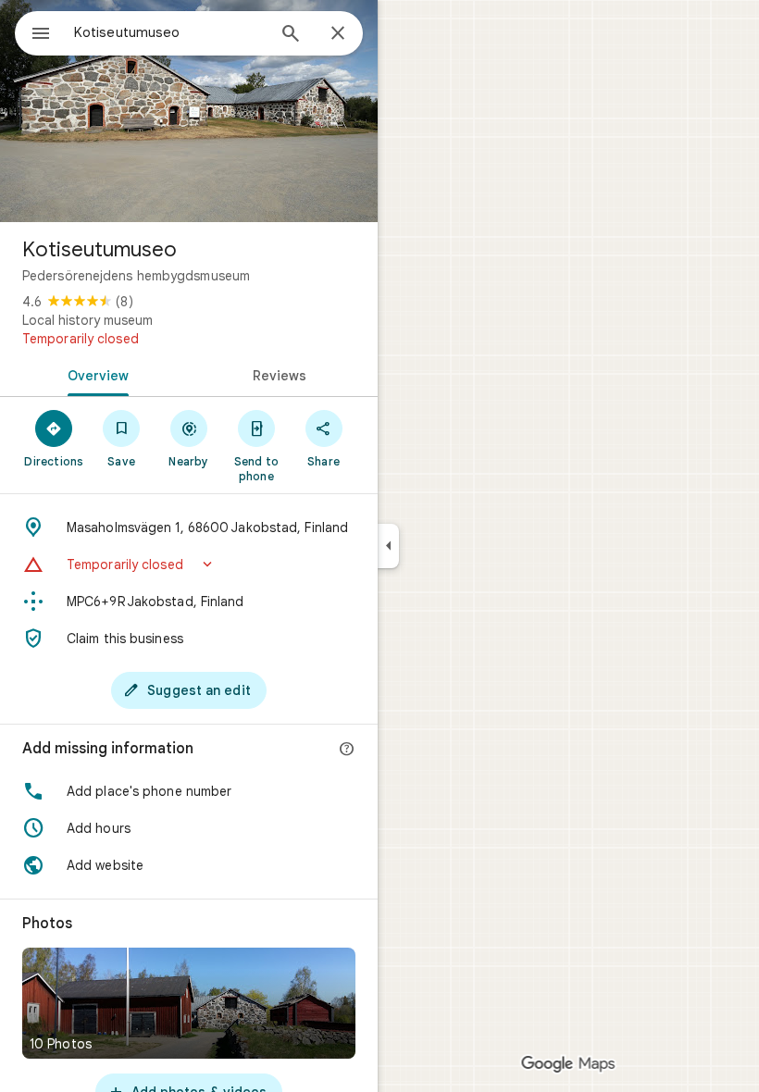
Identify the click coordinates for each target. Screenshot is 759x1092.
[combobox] (169, 32)
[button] (189, 564)
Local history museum (87, 320)
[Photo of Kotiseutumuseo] (189, 111)
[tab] (94, 374)
